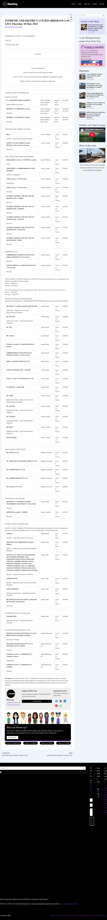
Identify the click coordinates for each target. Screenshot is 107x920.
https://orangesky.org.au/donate (69, 904)
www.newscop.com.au (13, 704)
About (79, 4)
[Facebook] (98, 789)
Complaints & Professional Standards (60, 915)
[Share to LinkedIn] (64, 701)
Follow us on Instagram (30, 743)
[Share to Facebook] (56, 701)
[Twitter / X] (98, 791)
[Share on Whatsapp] (60, 706)
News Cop (10, 700)
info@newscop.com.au (13, 702)
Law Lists (87, 4)
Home (73, 4)
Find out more (12, 737)
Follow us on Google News (13, 743)
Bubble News (85, 50)
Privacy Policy (74, 915)
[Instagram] (98, 794)
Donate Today (37, 701)
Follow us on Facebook (47, 743)
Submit (91, 821)
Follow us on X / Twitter (63, 743)
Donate (102, 4)
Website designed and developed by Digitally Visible (92, 915)
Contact (94, 4)
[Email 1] (98, 796)
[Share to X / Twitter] (60, 701)
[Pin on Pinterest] (56, 706)
